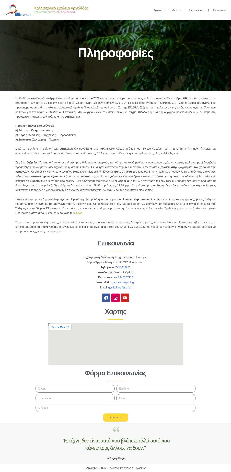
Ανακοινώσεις (197, 10)
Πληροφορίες (219, 10)
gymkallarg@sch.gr (119, 287)
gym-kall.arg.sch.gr (123, 282)
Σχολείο (173, 10)
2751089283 (123, 267)
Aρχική (157, 10)
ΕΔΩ (79, 213)
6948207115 (125, 277)
